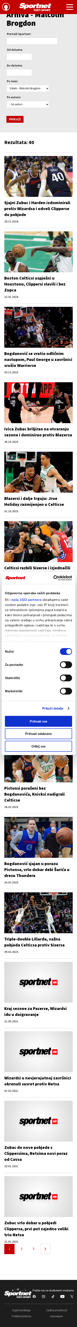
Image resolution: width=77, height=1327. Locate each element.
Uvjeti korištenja (21, 1310)
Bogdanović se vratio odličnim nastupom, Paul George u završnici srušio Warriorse (38, 360)
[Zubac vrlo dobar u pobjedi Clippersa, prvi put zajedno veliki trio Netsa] (38, 1196)
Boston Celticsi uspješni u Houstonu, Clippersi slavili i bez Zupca (34, 284)
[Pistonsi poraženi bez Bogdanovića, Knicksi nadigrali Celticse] (38, 761)
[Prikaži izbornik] (69, 7)
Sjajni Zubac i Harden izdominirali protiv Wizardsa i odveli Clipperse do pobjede (37, 209)
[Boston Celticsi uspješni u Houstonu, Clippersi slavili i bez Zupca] (38, 251)
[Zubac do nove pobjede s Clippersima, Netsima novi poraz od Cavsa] (38, 1121)
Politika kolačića (21, 1316)
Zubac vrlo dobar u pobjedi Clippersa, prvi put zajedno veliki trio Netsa (36, 1229)
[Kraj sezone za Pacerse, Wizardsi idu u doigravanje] (38, 982)
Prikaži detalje (53, 708)
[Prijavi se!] (6, 7)
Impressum (56, 1316)
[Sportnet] (35, 7)
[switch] (66, 664)
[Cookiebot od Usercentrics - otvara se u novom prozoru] (54, 578)
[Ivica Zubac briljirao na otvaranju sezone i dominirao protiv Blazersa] (38, 402)
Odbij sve (38, 746)
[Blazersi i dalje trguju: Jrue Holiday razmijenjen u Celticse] (38, 472)
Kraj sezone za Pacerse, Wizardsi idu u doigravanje (35, 1012)
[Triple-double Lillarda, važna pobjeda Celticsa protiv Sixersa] (38, 912)
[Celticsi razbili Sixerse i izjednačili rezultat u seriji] (38, 541)
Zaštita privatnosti (56, 1310)
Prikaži (15, 119)
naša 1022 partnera (26, 599)
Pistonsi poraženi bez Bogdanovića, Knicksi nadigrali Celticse (34, 794)
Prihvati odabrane (38, 734)
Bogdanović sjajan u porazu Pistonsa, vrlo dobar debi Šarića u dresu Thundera (37, 870)
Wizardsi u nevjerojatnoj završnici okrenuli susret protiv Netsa (37, 1081)
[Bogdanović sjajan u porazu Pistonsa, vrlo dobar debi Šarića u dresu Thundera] (38, 837)
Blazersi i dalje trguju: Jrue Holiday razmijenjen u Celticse (34, 502)
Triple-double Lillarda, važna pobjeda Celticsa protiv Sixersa (34, 942)
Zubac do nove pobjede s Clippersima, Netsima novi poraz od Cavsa (36, 1154)
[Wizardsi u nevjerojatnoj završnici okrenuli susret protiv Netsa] (38, 1051)
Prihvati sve (38, 721)
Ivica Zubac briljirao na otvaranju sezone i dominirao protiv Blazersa (38, 432)
